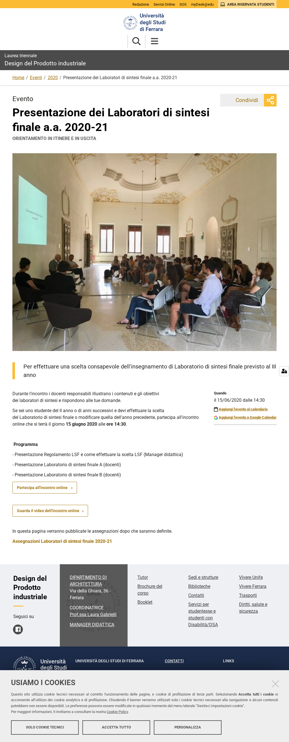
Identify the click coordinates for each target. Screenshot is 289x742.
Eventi (36, 77)
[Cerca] (136, 41)
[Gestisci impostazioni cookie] (284, 371)
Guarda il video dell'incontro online (48, 510)
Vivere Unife (251, 577)
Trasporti (248, 595)
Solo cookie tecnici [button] (45, 727)
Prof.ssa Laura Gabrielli (93, 614)
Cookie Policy (117, 712)
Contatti (196, 595)
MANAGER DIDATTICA (92, 624)
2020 (53, 77)
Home (18, 77)
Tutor (142, 577)
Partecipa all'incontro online (42, 487)
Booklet (144, 602)
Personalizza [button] (187, 727)
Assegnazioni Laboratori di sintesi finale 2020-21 (62, 541)
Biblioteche (199, 586)
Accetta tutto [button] (116, 727)
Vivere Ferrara (252, 586)
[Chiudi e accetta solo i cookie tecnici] (275, 683)
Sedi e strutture (203, 577)
